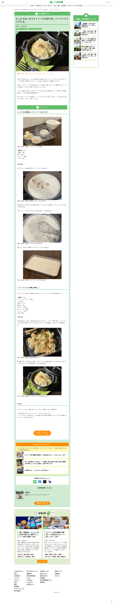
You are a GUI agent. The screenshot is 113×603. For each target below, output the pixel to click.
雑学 (33, 556)
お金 (55, 5)
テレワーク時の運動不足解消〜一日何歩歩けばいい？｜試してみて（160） (45, 455)
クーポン (45, 5)
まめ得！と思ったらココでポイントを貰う (42, 433)
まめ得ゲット (30, 584)
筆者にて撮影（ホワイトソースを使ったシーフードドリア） (37, 73)
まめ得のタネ (25, 9)
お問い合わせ (43, 576)
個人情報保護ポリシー (46, 580)
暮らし (33, 5)
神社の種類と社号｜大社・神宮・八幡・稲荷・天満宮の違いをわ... (89, 48)
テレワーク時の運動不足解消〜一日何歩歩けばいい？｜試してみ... (89, 40)
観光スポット (21, 556)
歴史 (32, 554)
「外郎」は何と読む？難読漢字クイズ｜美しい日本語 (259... (89, 33)
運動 (58, 556)
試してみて (38, 29)
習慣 (60, 554)
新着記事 (29, 573)
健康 (47, 554)
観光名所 (28, 556)
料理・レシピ (20, 29)
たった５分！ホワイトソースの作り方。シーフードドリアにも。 (45, 9)
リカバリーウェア (71, 5)
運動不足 (63, 556)
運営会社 (42, 582)
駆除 (59, 5)
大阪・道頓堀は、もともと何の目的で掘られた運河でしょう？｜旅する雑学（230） (29, 534)
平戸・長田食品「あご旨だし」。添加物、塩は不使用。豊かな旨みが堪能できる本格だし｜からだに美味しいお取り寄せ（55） (45, 462)
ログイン (57, 576)
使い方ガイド (43, 573)
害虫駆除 (64, 5)
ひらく (46, 107)
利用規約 (42, 578)
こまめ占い (30, 580)
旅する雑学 (79, 5)
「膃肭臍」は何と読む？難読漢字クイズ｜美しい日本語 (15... (89, 25)
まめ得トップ (17, 9)
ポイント (51, 5)
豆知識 (54, 556)
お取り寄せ (38, 5)
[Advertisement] (86, 63)
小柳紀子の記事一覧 (42, 503)
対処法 (51, 554)
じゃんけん (30, 582)
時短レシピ (30, 29)
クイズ (28, 578)
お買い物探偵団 (31, 576)
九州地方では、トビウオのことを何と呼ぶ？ (37, 470)
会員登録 (57, 573)
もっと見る (42, 561)
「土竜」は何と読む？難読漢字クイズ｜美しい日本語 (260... (89, 56)
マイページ (108, 2)
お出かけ (20, 554)
